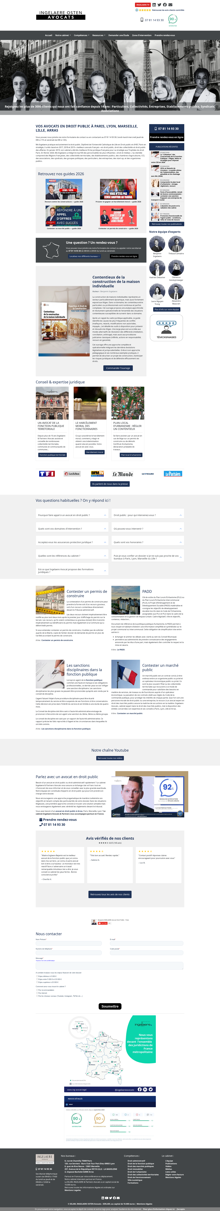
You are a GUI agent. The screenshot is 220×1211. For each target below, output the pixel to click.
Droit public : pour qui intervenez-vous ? (135, 515)
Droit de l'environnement (139, 1177)
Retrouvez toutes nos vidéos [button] (110, 758)
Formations (133, 1183)
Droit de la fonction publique (141, 1163)
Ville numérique (135, 1180)
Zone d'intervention (141, 35)
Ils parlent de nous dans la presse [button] (110, 483)
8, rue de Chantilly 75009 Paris (78, 1161)
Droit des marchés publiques (141, 1166)
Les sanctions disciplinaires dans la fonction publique (65, 728)
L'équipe (169, 1161)
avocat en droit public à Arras (69, 811)
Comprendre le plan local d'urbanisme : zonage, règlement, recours (170, 184)
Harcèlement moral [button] (94, 452)
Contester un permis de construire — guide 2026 (118, 228)
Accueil (48, 35)
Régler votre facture (174, 1174)
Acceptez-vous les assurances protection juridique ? (65, 542)
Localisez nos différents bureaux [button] (84, 256)
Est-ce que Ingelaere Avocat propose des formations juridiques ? (66, 571)
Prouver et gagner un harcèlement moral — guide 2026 (118, 202)
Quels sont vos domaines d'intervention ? (60, 528)
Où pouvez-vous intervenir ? (128, 528)
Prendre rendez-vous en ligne (166, 137)
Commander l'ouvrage (118, 368)
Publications (171, 1163)
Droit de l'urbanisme (137, 1172)
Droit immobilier (135, 1169)
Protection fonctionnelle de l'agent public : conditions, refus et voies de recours (171, 218)
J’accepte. (181, 1209)
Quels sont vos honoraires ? (128, 542)
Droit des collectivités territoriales (143, 1174)
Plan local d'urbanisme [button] (131, 455)
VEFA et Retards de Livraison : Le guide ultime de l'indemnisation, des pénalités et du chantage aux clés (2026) (166, 172)
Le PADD (121, 649)
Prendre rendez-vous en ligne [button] (124, 256)
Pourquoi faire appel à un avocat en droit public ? (64, 515)
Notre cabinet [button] (62, 35)
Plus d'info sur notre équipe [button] (167, 309)
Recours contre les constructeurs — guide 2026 (64, 202)
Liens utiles (170, 1172)
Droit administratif (136, 1161)
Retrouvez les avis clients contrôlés (168, 10)
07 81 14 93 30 (168, 129)
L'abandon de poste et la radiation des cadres (170, 207)
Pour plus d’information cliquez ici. (159, 1209)
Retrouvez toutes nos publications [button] (167, 224)
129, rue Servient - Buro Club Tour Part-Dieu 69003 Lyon (90, 1163)
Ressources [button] (98, 35)
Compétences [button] (81, 35)
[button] (143, 5)
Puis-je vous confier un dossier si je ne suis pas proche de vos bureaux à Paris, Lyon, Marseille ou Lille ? (146, 557)
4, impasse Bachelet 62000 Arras (79, 1172)
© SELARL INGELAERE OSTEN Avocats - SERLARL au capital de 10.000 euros (101, 1204)
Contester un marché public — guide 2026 (64, 228)
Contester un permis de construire (57, 640)
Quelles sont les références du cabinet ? (59, 555)
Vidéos (168, 1166)
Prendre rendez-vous (165, 35)
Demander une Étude (119, 35)
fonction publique (94, 680)
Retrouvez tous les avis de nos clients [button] (110, 894)
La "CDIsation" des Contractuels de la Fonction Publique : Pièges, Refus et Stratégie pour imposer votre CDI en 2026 (166, 158)
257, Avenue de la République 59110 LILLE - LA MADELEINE (91, 1169)
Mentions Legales (73, 1190)
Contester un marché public (130, 713)
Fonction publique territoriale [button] (52, 455)
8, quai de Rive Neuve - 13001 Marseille (82, 1166)
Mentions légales (173, 1177)
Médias (168, 1169)
